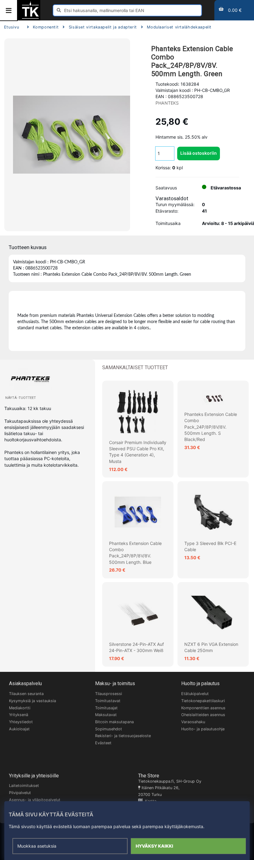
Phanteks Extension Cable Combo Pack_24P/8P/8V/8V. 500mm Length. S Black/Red (210, 427)
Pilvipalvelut (20, 792)
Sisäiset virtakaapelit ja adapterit (103, 27)
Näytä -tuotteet (20, 398)
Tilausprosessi (108, 693)
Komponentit (46, 27)
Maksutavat (106, 714)
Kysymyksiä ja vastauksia (32, 700)
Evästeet (103, 743)
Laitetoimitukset (24, 785)
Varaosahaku (193, 722)
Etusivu (11, 27)
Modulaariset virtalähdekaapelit (179, 27)
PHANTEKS (167, 103)
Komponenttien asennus (203, 708)
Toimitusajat (106, 708)
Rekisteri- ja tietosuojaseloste (123, 735)
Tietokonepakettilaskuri (203, 700)
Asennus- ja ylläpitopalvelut (34, 799)
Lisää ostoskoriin (198, 153)
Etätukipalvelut (195, 693)
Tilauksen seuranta (26, 693)
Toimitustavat (107, 700)
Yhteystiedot (21, 722)
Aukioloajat (19, 729)
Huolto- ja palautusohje (203, 729)
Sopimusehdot (108, 729)
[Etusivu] (30, 18)
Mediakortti (19, 708)
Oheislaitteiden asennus (203, 714)
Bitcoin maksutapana (114, 722)
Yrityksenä (18, 714)
